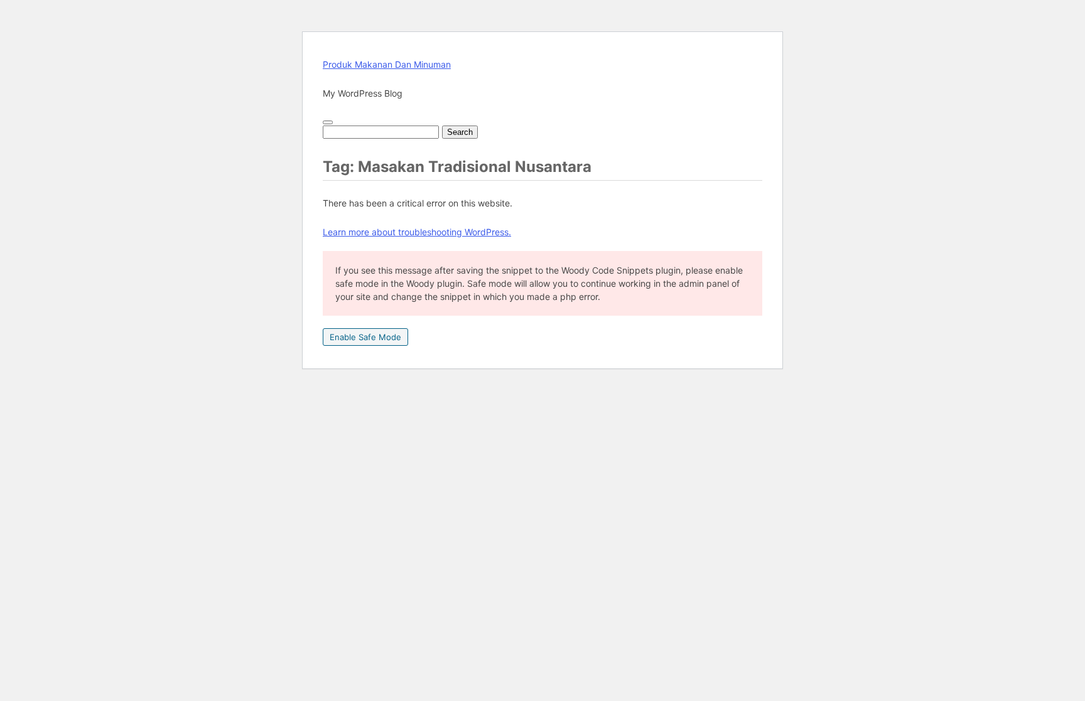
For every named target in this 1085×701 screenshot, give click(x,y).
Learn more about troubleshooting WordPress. (417, 232)
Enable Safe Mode (365, 337)
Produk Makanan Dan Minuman (387, 64)
